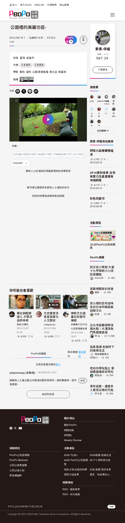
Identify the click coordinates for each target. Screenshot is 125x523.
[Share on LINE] (30, 91)
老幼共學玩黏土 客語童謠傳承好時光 (102, 370)
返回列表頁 (48, 394)
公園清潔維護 (40, 71)
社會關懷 (25, 65)
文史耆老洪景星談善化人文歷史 (51, 316)
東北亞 (53, 71)
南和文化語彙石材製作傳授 (78, 316)
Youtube (21, 428)
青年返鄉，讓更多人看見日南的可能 (102, 388)
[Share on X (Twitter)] (23, 91)
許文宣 (98, 393)
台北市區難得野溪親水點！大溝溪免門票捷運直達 (102, 328)
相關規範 (69, 430)
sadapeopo (49, 324)
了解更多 (103, 69)
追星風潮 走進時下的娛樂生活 (102, 348)
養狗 (22, 71)
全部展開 (102, 130)
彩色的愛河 (97, 198)
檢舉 (83, 39)
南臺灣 (62, 71)
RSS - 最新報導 (71, 489)
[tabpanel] (48, 375)
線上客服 (64, 5)
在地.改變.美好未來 (100, 469)
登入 (14, 5)
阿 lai (97, 336)
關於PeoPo (70, 425)
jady (92, 101)
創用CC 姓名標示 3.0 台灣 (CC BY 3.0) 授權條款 (27, 79)
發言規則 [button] (82, 354)
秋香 (97, 314)
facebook (11, 428)
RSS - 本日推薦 (71, 494)
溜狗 (28, 71)
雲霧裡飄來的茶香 (102, 288)
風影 (97, 292)
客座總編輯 (15, 475)
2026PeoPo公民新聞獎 (102, 246)
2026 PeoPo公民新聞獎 (76, 462)
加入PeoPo (26, 5)
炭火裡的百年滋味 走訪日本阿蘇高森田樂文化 (102, 306)
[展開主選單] (112, 15)
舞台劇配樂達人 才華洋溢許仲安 (24, 316)
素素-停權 (102, 48)
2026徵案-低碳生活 (100, 455)
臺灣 (22, 57)
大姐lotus (107, 102)
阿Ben (114, 114)
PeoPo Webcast (18, 460)
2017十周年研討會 (100, 460)
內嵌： (15, 146)
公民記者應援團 (18, 465)
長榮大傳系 (23, 324)
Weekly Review (73, 440)
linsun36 (99, 278)
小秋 (99, 114)
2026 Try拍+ (71, 455)
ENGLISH (39, 5)
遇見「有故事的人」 (101, 474)
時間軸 (67, 435)
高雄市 (30, 57)
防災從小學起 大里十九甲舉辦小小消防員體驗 (102, 270)
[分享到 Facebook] (17, 91)
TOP (111, 506)
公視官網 (51, 5)
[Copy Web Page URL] (36, 91)
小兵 (92, 114)
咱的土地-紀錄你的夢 (75, 469)
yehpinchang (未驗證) (22, 372)
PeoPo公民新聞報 (19, 455)
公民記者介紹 (16, 470)
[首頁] (23, 15)
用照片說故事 (71, 474)
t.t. (106, 113)
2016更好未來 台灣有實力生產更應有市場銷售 (102, 176)
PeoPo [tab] (38, 353)
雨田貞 (98, 375)
